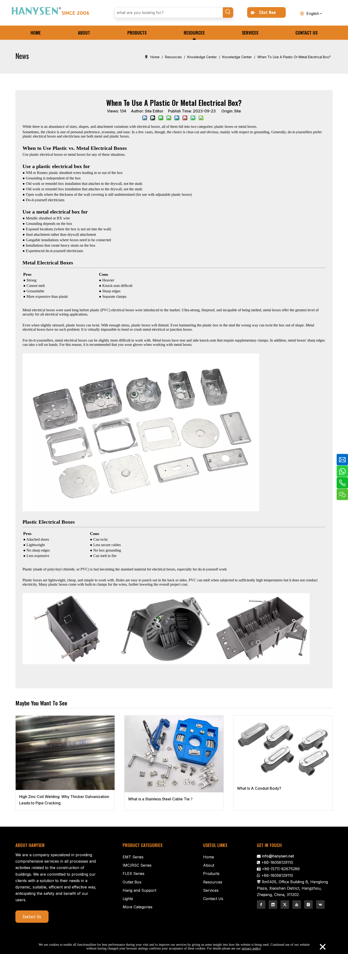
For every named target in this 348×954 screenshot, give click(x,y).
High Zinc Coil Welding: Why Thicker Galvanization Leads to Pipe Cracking (64, 799)
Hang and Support (139, 890)
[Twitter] (285, 904)
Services (211, 890)
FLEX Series (133, 873)
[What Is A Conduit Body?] (282, 749)
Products (211, 873)
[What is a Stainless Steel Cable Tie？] (174, 754)
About (208, 865)
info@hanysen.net (278, 856)
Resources (212, 882)
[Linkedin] (273, 904)
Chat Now (266, 12)
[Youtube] (296, 904)
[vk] (320, 904)
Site (237, 111)
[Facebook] (261, 904)
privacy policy (251, 948)
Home (208, 857)
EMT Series (133, 857)
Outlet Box (132, 882)
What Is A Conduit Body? (259, 788)
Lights (128, 898)
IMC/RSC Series (137, 865)
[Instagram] (308, 904)
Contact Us (32, 916)
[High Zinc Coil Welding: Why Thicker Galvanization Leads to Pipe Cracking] (65, 753)
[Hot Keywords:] (228, 12)
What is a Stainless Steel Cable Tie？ (160, 799)
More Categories (137, 907)
